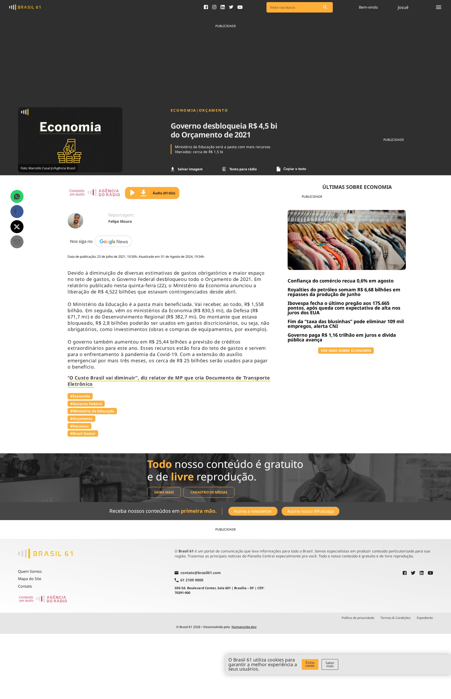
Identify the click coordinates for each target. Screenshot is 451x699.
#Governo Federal (86, 403)
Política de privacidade (358, 617)
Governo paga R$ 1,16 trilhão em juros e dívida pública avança (342, 337)
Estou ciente (309, 664)
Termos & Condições (396, 617)
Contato (25, 586)
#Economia (80, 396)
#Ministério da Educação (92, 410)
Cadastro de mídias (209, 492)
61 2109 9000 (191, 580)
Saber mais (329, 664)
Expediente (425, 617)
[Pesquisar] (324, 7)
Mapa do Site (29, 578)
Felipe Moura (120, 221)
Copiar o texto (294, 169)
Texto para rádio (243, 169)
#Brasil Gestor (83, 433)
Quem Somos (30, 571)
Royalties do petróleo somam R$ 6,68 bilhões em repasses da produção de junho (344, 292)
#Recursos (79, 426)
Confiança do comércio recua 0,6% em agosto (341, 280)
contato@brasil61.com (200, 573)
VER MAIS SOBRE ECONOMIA (346, 350)
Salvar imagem (190, 169)
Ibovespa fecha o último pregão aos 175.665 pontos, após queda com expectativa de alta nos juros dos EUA (344, 308)
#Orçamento (81, 418)
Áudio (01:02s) (164, 193)
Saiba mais (164, 492)
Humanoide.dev (244, 627)
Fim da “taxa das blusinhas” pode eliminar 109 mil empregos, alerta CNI (346, 323)
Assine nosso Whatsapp (310, 511)
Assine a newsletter (253, 511)
